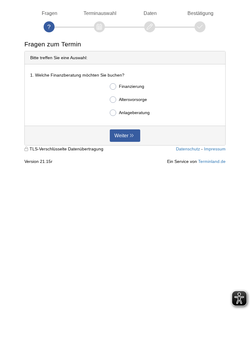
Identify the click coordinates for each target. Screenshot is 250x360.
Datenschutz (188, 148)
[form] (125, 98)
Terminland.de (212, 161)
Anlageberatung (134, 112)
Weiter (121, 135)
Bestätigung (200, 13)
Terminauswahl (100, 13)
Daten (150, 13)
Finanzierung (131, 86)
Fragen (49, 13)
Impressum (215, 148)
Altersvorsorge (133, 99)
